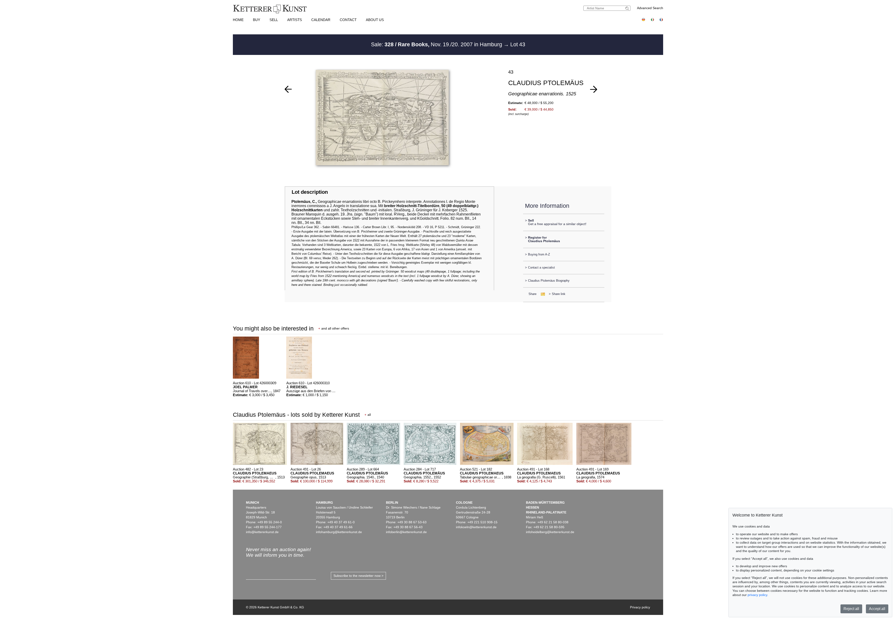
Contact (348, 20)
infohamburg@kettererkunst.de (339, 532)
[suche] (627, 8)
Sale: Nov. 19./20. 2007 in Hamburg (437, 44)
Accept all (877, 609)
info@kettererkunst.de (262, 532)
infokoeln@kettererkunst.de (476, 527)
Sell (274, 20)
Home (238, 20)
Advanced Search (650, 8)
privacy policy (757, 595)
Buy (256, 20)
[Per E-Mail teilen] (541, 294)
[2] (593, 89)
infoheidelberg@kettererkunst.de (550, 532)
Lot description (310, 192)
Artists (294, 20)
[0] (288, 89)
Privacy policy (640, 607)
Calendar (320, 20)
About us (375, 20)
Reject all (851, 609)
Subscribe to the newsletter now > (358, 576)
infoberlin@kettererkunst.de (406, 532)
